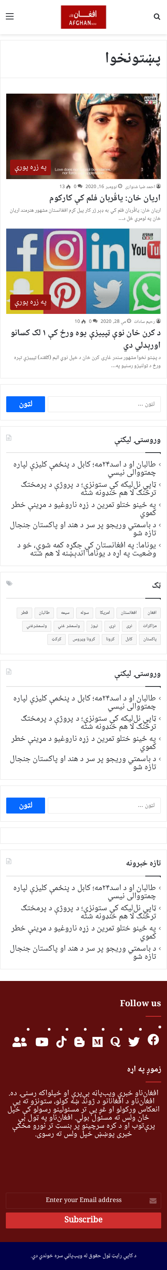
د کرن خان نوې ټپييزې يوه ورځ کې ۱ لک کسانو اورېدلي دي (85, 340)
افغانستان (129, 613)
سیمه (65, 613)
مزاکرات (150, 626)
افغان (152, 613)
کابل (128, 639)
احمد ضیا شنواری (140, 187)
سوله (84, 613)
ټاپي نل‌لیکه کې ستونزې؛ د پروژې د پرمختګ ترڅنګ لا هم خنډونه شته (88, 488)
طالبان (44, 613)
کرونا (110, 639)
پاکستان (150, 639)
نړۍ (112, 626)
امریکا (105, 613)
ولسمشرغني (36, 626)
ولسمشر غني (69, 626)
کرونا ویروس (84, 639)
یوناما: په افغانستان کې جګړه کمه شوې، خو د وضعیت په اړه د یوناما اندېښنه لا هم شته (86, 549)
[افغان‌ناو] (84, 17)
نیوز (94, 626)
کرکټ (56, 639)
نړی (129, 626)
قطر (24, 613)
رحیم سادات (144, 322)
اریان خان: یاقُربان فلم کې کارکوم (105, 198)
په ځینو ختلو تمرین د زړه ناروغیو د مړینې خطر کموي (83, 509)
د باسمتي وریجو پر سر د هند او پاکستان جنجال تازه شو (83, 529)
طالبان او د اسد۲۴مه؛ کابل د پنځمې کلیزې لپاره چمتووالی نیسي (84, 468)
